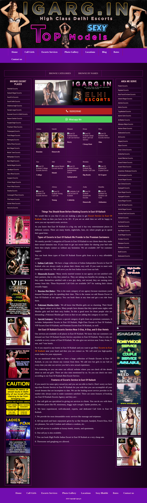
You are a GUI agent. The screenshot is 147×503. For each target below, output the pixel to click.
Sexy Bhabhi (102, 493)
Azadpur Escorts (123, 239)
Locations (90, 52)
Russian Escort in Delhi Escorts (17, 114)
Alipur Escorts (122, 145)
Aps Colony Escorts (124, 184)
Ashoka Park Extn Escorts (126, 213)
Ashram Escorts (123, 218)
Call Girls (29, 52)
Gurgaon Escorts (12, 178)
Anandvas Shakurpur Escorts (127, 171)
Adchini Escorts (123, 103)
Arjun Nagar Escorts (124, 192)
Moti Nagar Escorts (13, 148)
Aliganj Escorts (123, 141)
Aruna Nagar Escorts (124, 201)
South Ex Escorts (12, 97)
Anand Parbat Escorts (125, 162)
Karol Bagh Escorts (13, 161)
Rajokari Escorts (123, 90)
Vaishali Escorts (12, 89)
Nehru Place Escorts (13, 144)
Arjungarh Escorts (124, 196)
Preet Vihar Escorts (13, 186)
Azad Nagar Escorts (124, 235)
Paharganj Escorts (13, 140)
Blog (104, 52)
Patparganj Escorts (13, 131)
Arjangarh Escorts (124, 188)
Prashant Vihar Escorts (14, 127)
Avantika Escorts (123, 226)
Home (15, 52)
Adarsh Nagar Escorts (125, 99)
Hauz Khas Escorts (13, 174)
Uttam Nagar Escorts (14, 182)
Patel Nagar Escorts (13, 135)
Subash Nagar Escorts (14, 93)
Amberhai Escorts (124, 154)
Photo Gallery (71, 52)
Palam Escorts (123, 86)
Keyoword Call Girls (66, 283)
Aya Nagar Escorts (124, 230)
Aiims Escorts (122, 107)
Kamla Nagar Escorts (14, 165)
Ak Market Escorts (124, 120)
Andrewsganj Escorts (125, 175)
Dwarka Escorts (12, 191)
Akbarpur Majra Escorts (125, 124)
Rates (116, 52)
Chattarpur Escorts (13, 199)
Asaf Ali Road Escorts (125, 205)
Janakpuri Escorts (13, 169)
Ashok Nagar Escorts (125, 209)
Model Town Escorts (13, 152)
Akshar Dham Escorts (125, 128)
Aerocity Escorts (12, 208)
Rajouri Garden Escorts (14, 118)
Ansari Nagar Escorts (125, 179)
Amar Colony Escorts (125, 150)
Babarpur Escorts (123, 243)
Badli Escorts (122, 252)
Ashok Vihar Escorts (13, 203)
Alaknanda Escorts (124, 133)
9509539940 (75, 111)
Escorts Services (49, 52)
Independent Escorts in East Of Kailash (60, 322)
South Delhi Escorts (13, 101)
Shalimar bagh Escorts (14, 106)
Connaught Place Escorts (15, 195)
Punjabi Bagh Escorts (14, 123)
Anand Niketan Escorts (125, 158)
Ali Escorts (121, 137)
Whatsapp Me (75, 119)
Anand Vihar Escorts (124, 167)
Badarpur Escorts (123, 247)
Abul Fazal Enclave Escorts (127, 94)
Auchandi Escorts (124, 222)
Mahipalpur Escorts (13, 157)
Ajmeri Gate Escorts (124, 116)
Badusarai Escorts (124, 256)
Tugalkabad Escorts (124, 111)
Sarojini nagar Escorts (14, 110)
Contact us (16, 59)
